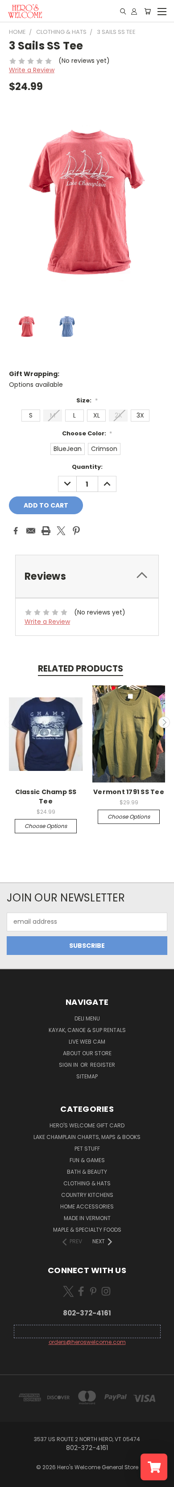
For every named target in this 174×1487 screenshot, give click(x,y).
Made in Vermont (87, 1218)
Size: (87, 400)
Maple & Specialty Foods (87, 1229)
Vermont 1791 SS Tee (128, 791)
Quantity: (87, 467)
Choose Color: (87, 433)
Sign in (69, 1065)
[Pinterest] (76, 530)
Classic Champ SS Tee (46, 796)
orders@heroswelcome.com (87, 1342)
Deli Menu (87, 1018)
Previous (10, 722)
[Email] (30, 530)
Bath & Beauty (87, 1172)
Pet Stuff (87, 1148)
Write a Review (31, 70)
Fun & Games (87, 1160)
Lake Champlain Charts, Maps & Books (87, 1137)
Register (102, 1065)
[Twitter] (61, 530)
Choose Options (46, 826)
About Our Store (87, 1053)
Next (164, 722)
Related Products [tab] (80, 669)
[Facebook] (15, 530)
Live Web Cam (87, 1041)
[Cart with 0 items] (147, 11)
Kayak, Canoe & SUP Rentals (87, 1030)
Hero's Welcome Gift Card (87, 1125)
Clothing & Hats (87, 1183)
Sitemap (87, 1076)
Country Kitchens (87, 1195)
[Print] (45, 530)
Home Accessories (87, 1206)
